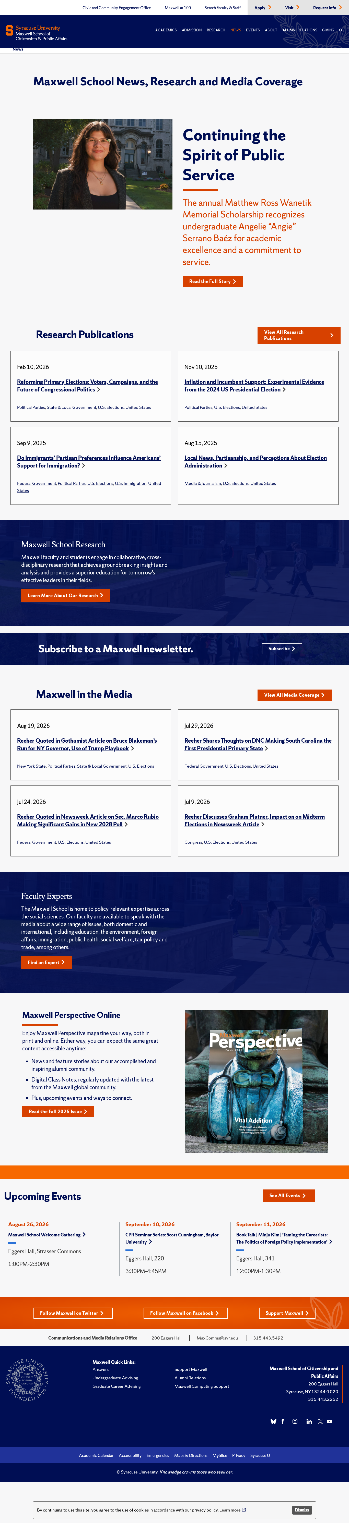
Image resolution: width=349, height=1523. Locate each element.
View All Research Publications (284, 335)
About (271, 30)
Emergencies (158, 1455)
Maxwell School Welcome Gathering (44, 1235)
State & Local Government (71, 407)
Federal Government (36, 483)
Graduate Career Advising (116, 1386)
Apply (260, 7)
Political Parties (31, 407)
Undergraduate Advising (115, 1378)
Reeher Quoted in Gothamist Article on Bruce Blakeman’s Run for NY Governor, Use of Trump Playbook (87, 744)
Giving (328, 30)
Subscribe (279, 649)
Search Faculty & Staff (223, 7)
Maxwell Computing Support (202, 1386)
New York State (31, 766)
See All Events (285, 1195)
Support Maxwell (285, 1313)
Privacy (238, 1455)
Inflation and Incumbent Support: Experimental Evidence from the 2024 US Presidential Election (254, 385)
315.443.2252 (323, 1399)
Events (253, 30)
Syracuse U (260, 1455)
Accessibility (130, 1455)
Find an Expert (44, 962)
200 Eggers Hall (323, 1384)
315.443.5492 (268, 1338)
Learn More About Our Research (63, 595)
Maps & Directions (190, 1455)
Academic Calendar (96, 1455)
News (235, 30)
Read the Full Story (210, 281)
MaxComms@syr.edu (217, 1338)
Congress (193, 842)
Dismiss (302, 1510)
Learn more (230, 1510)
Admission (192, 30)
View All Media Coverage (291, 695)
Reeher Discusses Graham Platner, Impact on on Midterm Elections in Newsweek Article (254, 820)
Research (216, 30)
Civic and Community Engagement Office (117, 7)
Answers (100, 1369)
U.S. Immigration (130, 483)
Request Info (325, 7)
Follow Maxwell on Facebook (182, 1313)
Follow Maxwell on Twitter (69, 1313)
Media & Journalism (202, 483)
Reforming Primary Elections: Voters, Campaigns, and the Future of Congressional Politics (87, 385)
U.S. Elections (111, 407)
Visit (289, 7)
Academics (166, 30)
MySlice (220, 1455)
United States (138, 407)
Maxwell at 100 (178, 7)
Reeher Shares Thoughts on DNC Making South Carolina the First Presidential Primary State (258, 744)
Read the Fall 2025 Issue (55, 1111)
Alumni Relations (300, 30)
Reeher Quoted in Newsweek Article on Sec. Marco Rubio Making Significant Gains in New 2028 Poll (88, 820)
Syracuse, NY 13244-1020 (312, 1391)
